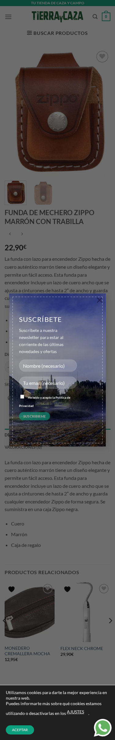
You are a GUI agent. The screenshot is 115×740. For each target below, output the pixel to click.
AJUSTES (75, 711)
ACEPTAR (20, 729)
